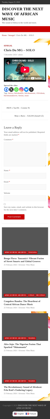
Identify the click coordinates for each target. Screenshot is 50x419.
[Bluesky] (26, 89)
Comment (8, 140)
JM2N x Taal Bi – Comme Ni (18, 108)
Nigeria (31, 338)
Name (7, 170)
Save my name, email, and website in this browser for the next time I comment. (24, 208)
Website (7, 193)
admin (20, 55)
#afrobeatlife (18, 93)
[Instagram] (21, 89)
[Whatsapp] (16, 89)
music (27, 96)
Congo (31, 295)
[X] (11, 89)
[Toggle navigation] (5, 29)
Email (7, 182)
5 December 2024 (10, 55)
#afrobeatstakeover (10, 96)
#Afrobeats (40, 93)
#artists (21, 96)
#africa (10, 93)
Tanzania (32, 252)
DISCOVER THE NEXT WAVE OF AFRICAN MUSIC (22, 14)
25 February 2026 (10, 265)
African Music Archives (15, 252)
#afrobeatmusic (30, 93)
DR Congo (40, 295)
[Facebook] (6, 89)
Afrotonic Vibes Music (26, 265)
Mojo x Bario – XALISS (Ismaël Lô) (29, 116)
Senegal (8, 46)
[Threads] (31, 89)
